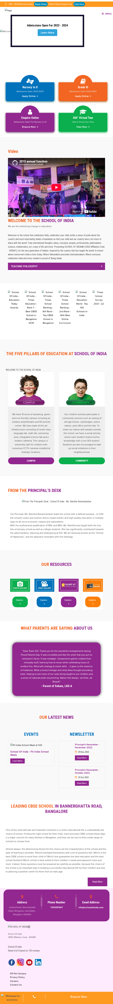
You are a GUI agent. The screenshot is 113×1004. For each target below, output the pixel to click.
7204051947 (56, 907)
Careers (14, 981)
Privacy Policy (17, 977)
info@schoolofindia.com (90, 907)
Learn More (17, 761)
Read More (82, 758)
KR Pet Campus (18, 973)
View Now (82, 127)
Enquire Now (29, 127)
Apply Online (41, 4)
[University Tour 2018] (20, 585)
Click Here (79, 4)
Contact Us (16, 984)
